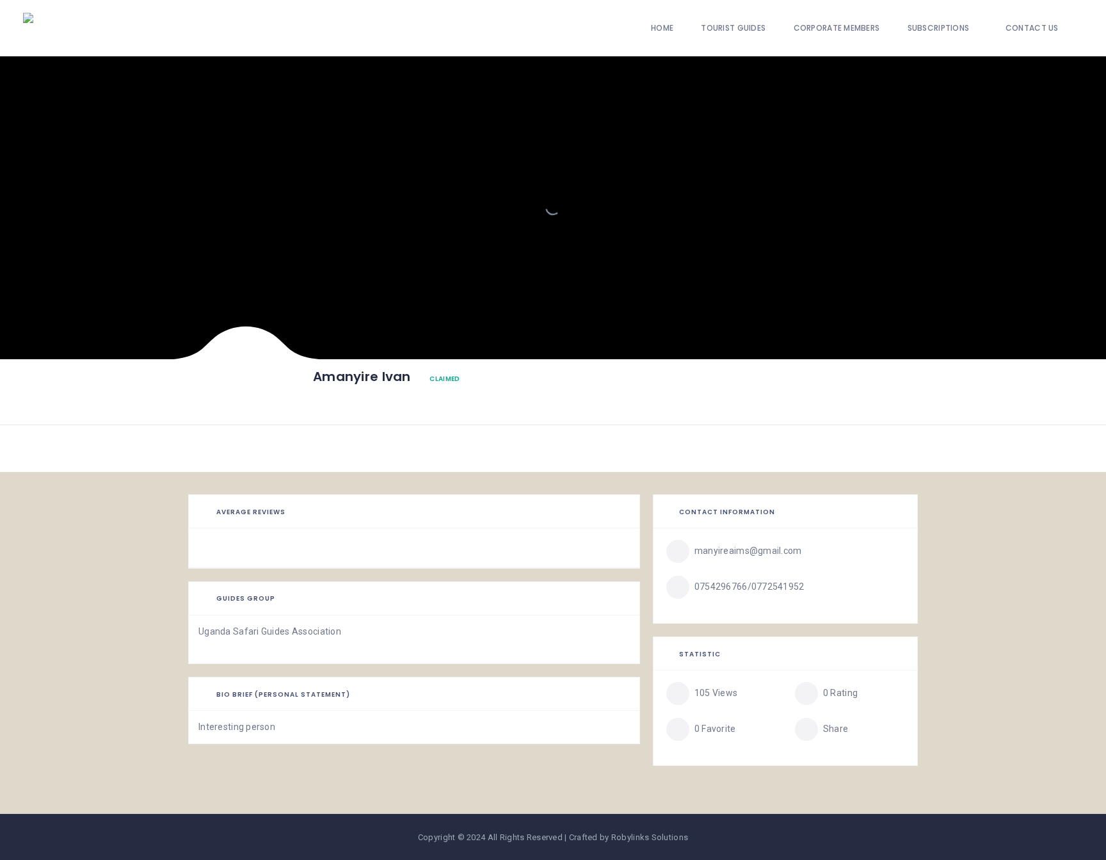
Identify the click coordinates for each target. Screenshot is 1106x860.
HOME (662, 27)
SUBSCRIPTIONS (939, 27)
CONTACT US (1032, 27)
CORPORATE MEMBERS (837, 27)
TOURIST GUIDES (733, 27)
